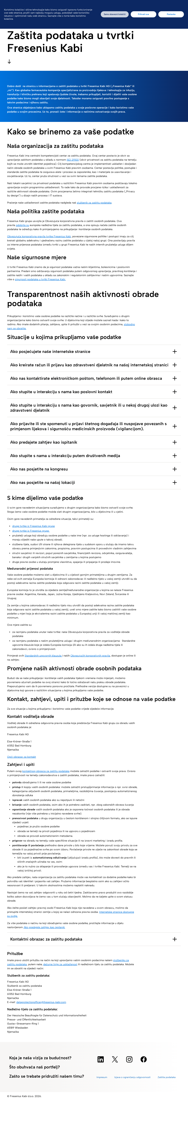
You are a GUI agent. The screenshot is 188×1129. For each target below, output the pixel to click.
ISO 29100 (73, 159)
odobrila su (22, 225)
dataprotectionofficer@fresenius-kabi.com (41, 1002)
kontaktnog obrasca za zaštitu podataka (45, 771)
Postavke (171, 14)
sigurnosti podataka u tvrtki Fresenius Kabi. (40, 279)
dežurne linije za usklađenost (60, 964)
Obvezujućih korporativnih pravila (90, 655)
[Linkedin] (101, 1059)
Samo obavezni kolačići (115, 14)
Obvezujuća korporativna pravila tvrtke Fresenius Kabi (39, 236)
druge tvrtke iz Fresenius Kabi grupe (33, 526)
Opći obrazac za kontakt (21, 756)
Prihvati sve (143, 14)
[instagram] (129, 1059)
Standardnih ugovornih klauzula (43, 655)
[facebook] (144, 1059)
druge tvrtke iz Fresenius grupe (31, 530)
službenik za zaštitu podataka (94, 202)
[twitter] (115, 1059)
